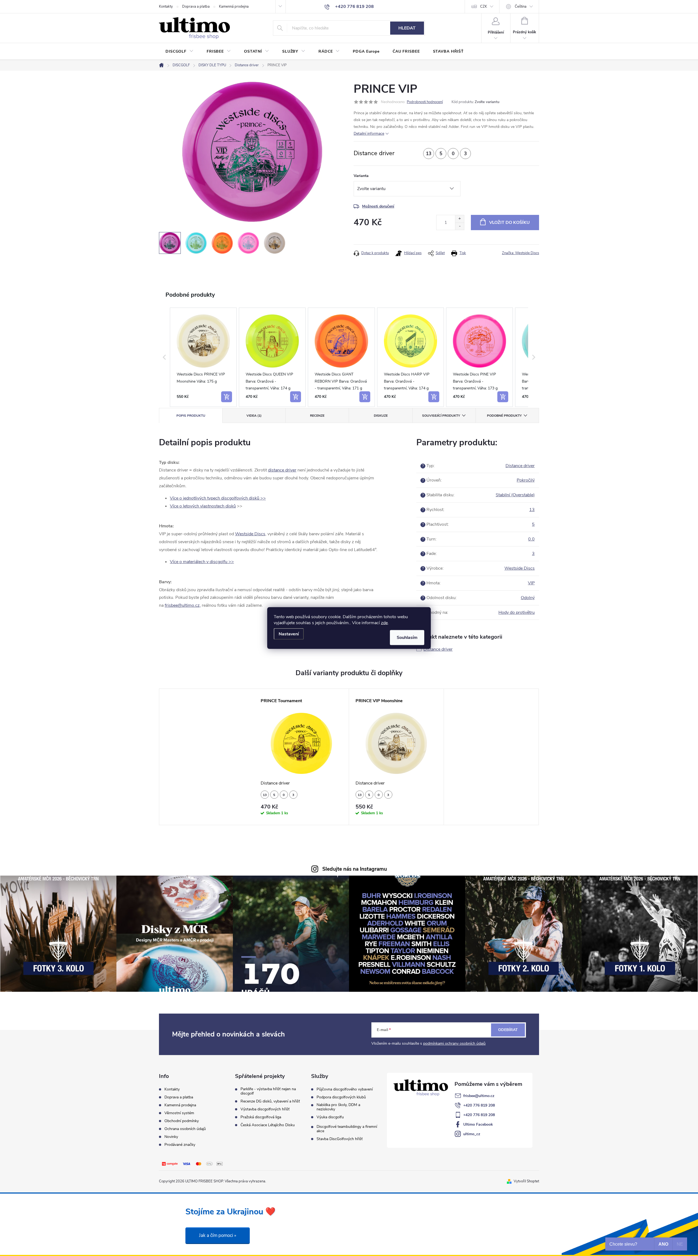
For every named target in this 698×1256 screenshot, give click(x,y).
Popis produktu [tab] (190, 415)
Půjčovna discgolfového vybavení (345, 1089)
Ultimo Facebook (478, 1124)
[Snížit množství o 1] (459, 226)
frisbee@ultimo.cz (478, 1095)
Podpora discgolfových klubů (341, 1097)
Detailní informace (369, 133)
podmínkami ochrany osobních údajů (454, 1043)
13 (532, 510)
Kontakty (166, 6)
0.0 (531, 539)
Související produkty (441, 415)
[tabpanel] (301, 757)
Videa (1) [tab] (253, 415)
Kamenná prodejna (234, 6)
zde (384, 623)
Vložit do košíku (509, 223)
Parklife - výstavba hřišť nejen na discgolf (268, 1091)
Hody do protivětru (516, 612)
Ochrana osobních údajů (185, 1128)
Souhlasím (407, 638)
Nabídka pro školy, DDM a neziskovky (338, 1107)
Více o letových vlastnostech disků (203, 506)
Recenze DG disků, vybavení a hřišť (270, 1101)
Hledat (407, 28)
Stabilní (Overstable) (515, 495)
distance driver (282, 470)
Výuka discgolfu (330, 1117)
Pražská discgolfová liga (260, 1117)
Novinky (171, 1136)
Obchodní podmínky (181, 1120)
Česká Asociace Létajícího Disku (267, 1125)
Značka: (520, 253)
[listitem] (203, 357)
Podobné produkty (504, 415)
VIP (531, 583)
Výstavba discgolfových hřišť (265, 1109)
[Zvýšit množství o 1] (459, 219)
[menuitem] (179, 51)
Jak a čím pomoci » (217, 1235)
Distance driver (520, 466)
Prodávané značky (179, 1144)
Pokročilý (526, 480)
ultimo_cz (471, 1134)
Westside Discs (250, 534)
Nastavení (289, 634)
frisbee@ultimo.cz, (183, 605)
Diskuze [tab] (381, 415)
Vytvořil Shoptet (526, 1181)
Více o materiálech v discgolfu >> (202, 562)
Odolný (528, 598)
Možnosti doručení (378, 206)
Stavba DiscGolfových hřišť (340, 1139)
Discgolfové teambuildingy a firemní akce (347, 1129)
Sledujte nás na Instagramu (354, 869)
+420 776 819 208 (479, 1105)
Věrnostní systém (179, 1113)
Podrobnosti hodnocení (425, 102)
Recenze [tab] (317, 415)
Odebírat (508, 1029)
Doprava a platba (196, 6)
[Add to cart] (226, 396)
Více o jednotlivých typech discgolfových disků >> (218, 498)
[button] (164, 357)
